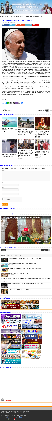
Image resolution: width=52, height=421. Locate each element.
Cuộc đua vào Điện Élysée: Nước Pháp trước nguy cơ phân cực (24, 268)
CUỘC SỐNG (12, 16)
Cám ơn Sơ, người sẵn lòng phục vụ (43, 110)
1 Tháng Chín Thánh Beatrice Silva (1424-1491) (20, 289)
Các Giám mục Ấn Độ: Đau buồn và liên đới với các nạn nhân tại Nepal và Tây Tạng (25, 132)
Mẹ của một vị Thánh (7, 110)
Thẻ (21, 255)
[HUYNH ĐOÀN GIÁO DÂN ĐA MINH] (26, 7)
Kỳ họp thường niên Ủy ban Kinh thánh (18, 273)
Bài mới (3, 255)
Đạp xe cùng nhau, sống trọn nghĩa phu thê (9, 155)
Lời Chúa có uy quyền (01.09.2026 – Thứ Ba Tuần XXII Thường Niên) (25, 283)
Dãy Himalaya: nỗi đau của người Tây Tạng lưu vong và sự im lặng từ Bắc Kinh (42, 134)
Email (3, 187)
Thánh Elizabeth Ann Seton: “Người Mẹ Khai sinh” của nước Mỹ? (24, 258)
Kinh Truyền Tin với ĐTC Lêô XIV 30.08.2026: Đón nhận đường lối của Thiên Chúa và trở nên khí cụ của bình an (25, 279)
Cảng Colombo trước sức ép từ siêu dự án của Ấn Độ (9, 129)
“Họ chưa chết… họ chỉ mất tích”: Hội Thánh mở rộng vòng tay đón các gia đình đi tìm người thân (25, 154)
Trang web (4, 192)
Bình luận (4, 170)
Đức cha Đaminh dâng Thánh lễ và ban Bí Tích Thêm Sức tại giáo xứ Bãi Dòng (42, 153)
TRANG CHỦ (4, 16)
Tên (3, 183)
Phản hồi (16, 255)
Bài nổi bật (9, 255)
